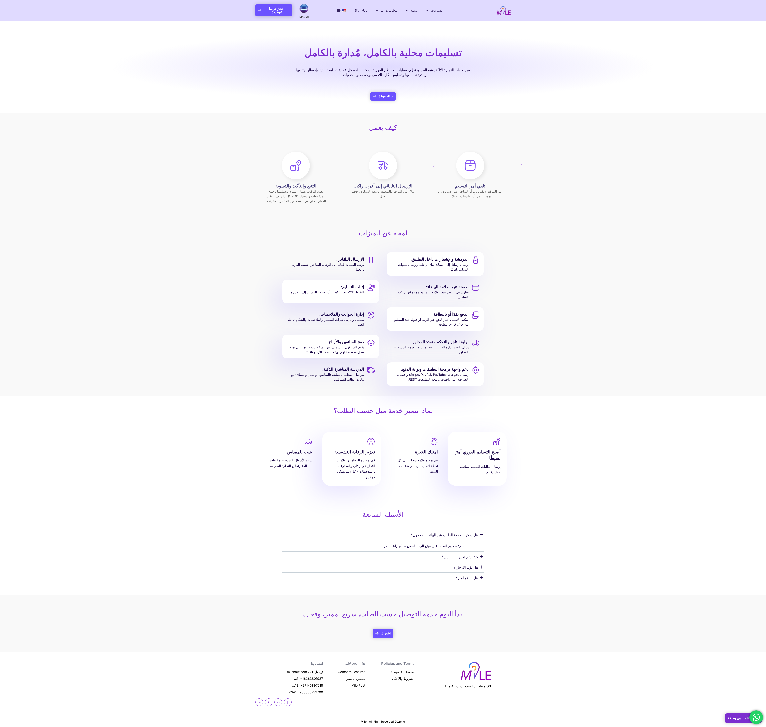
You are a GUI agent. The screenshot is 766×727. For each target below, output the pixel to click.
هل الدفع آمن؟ (467, 578)
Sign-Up (361, 10)
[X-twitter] (268, 702)
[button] (383, 535)
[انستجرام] (259, 702)
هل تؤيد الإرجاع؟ (466, 567)
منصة (414, 10)
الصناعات (437, 10)
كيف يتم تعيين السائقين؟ (460, 557)
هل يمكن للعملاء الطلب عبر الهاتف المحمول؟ (444, 535)
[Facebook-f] (288, 702)
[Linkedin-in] (278, 702)
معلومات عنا (389, 10)
